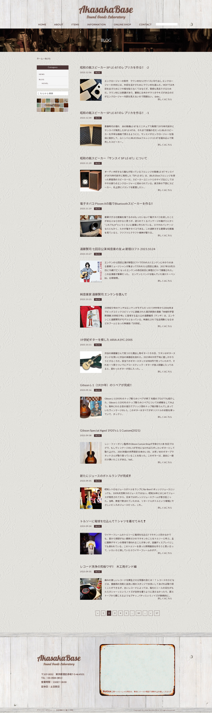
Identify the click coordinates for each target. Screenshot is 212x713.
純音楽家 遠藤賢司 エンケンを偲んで (103, 294)
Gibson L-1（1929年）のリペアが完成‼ (106, 385)
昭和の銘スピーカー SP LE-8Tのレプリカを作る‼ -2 (114, 67)
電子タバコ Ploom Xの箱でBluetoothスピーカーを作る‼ (116, 203)
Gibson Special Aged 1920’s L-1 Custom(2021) (110, 430)
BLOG (97, 72)
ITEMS (75, 24)
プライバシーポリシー (44, 710)
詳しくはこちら (165, 99)
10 (138, 613)
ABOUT (58, 24)
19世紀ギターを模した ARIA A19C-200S (106, 339)
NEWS (41, 74)
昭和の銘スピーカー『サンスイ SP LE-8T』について (113, 158)
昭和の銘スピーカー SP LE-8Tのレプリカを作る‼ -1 (114, 113)
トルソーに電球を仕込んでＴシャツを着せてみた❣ (113, 521)
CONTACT (145, 24)
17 (157, 613)
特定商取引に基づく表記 (64, 710)
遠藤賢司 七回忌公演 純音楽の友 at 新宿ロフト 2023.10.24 (117, 249)
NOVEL (45, 83)
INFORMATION (96, 24)
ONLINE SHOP (122, 24)
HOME (42, 24)
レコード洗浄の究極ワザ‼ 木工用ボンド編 (108, 566)
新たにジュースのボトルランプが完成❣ (105, 475)
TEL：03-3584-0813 (51, 677)
